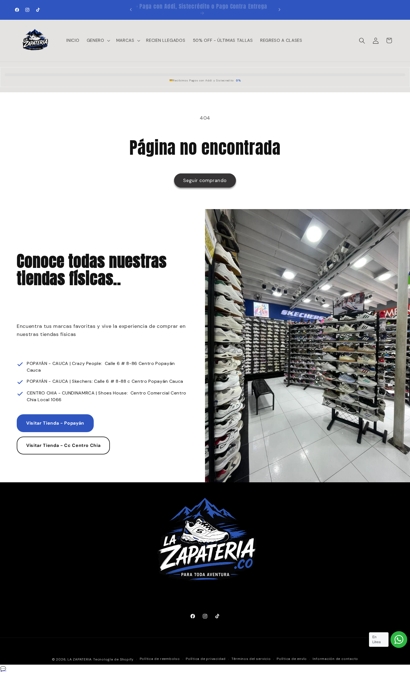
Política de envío (292, 659)
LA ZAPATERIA (79, 659)
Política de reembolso (160, 659)
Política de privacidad (206, 659)
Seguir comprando (205, 180)
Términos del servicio (251, 659)
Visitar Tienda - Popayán (55, 423)
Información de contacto (335, 659)
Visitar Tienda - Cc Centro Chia (63, 445)
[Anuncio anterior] (131, 10)
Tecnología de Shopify (113, 659)
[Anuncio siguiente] (279, 10)
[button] (98, 40)
